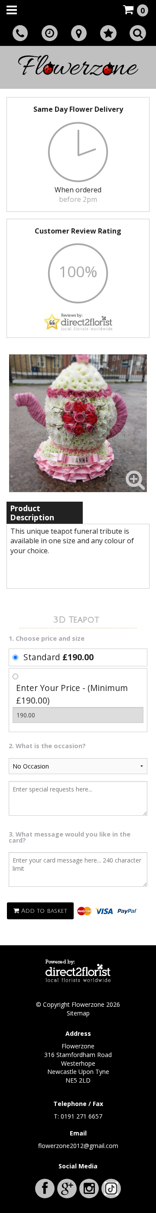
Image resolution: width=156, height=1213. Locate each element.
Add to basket (43, 911)
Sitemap (78, 1013)
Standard (58, 657)
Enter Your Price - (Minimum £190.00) (72, 694)
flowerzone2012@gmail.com (78, 1146)
